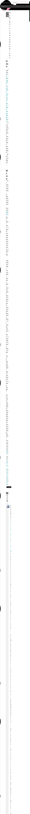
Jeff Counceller (7, 473)
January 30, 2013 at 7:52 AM (10, 535)
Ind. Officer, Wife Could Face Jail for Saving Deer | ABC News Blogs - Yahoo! (7, 97)
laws (7, 484)
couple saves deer (7, 463)
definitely (7, 214)
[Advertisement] (16, 36)
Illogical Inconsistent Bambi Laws (9, 35)
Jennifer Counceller (7, 480)
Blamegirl (7, 452)
